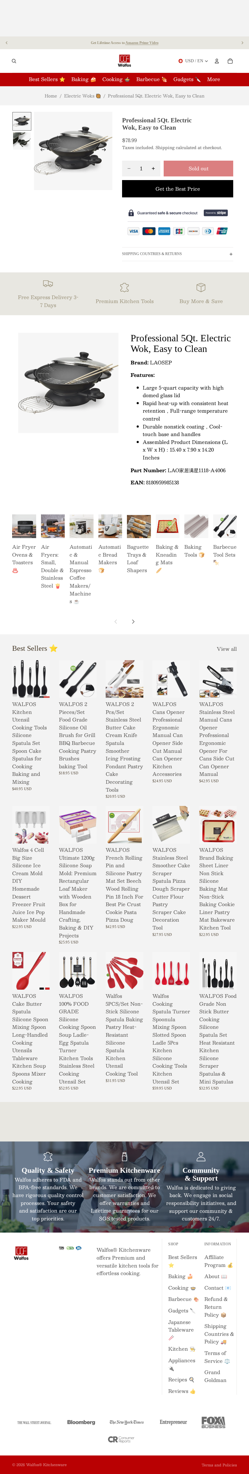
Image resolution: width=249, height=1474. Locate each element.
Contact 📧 (217, 1288)
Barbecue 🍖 (183, 1299)
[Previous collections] (116, 621)
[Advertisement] (124, 18)
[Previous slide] (6, 42)
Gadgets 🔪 (182, 1310)
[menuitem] (213, 79)
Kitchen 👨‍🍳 (182, 1349)
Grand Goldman (215, 1376)
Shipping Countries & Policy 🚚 (219, 1334)
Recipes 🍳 (181, 1379)
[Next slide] (242, 42)
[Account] (216, 61)
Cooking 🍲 (182, 1288)
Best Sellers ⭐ (182, 1261)
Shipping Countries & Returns (152, 254)
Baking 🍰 (180, 1276)
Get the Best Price (177, 189)
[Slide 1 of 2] (21, 121)
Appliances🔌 (181, 1364)
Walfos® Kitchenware (46, 1465)
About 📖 (215, 1276)
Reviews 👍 (182, 1391)
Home (51, 95)
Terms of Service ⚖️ (217, 1357)
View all (227, 649)
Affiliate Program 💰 (218, 1261)
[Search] (14, 61)
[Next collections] (133, 621)
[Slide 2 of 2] (21, 141)
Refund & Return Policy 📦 (216, 1307)
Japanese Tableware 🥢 (181, 1330)
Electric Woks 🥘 (82, 95)
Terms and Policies (219, 1465)
